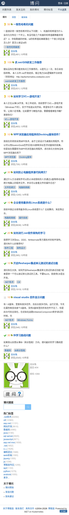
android (10, 474)
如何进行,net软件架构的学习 (29, 233)
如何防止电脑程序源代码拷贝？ (30, 172)
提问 (5, 17)
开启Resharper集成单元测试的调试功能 (35, 263)
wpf (8, 467)
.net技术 (11, 416)
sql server (11, 435)
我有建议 (9, 496)
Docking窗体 (25, 156)
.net (8, 445)
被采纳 (24, 17)
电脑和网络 (24, 187)
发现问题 (9, 491)
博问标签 (48, 9)
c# (8, 419)
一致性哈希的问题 (23, 24)
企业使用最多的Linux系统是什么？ (33, 202)
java (9, 432)
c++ (8, 448)
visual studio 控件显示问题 (29, 297)
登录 (60, 3)
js (8, 461)
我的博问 (34, 9)
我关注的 (20, 9)
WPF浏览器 (10, 156)
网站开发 (11, 426)
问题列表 (7, 9)
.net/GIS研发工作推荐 (15, 81)
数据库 (8, 350)
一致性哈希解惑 (12, 46)
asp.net (11, 423)
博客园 (51, 508)
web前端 (11, 455)
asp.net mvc (12, 442)
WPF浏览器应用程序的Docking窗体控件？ (37, 134)
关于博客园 (8, 508)
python (10, 471)
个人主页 (62, 9)
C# (18, 281)
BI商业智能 (20, 350)
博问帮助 (9, 487)
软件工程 (9, 247)
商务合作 (30, 508)
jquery (10, 458)
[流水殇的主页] (17, 376)
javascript (11, 439)
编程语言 (11, 451)
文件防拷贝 (10, 187)
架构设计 (21, 247)
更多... (6, 477)
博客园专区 (12, 464)
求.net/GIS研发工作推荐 (28, 62)
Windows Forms (25, 319)
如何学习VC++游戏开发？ (27, 96)
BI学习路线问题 (22, 335)
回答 (14, 17)
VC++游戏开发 (11, 119)
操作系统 (23, 217)
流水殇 (14, 51)
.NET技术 (9, 281)
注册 (66, 3)
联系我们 (19, 508)
